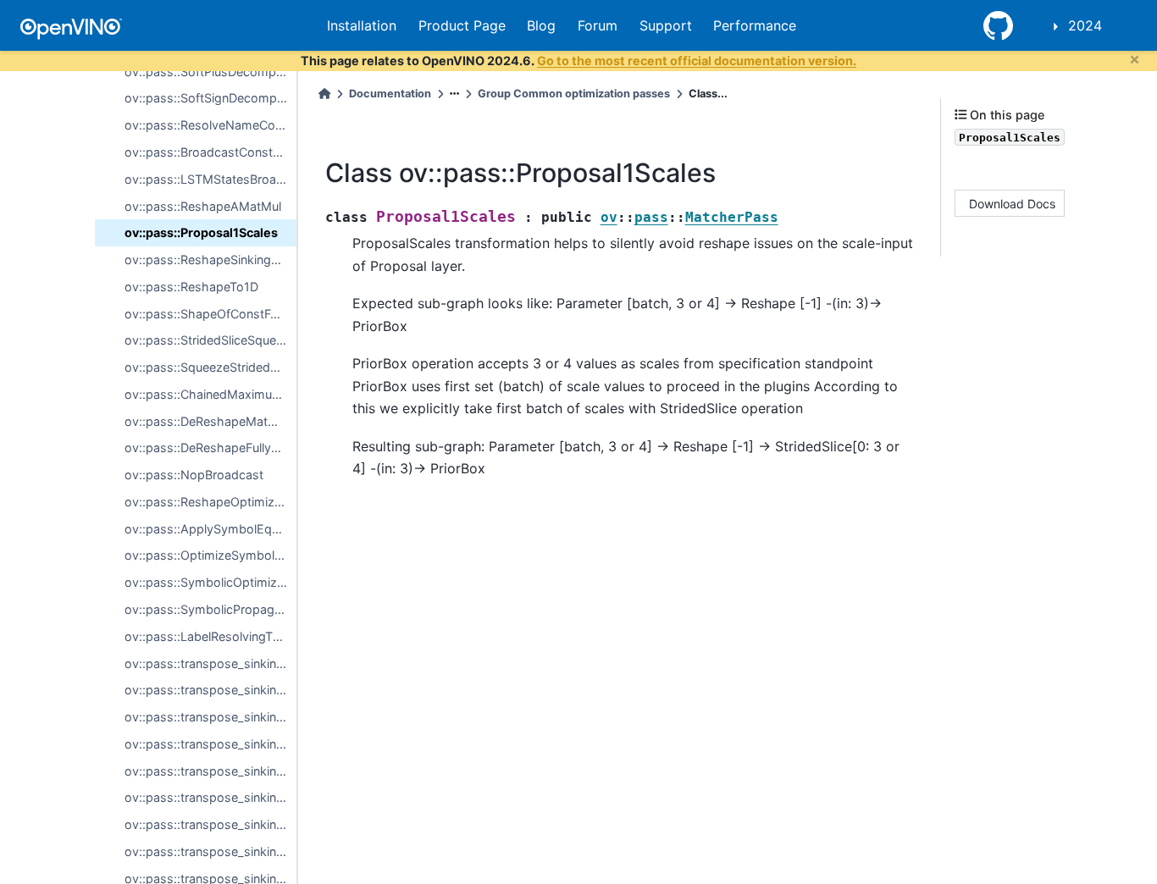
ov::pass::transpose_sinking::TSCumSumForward (210, 797)
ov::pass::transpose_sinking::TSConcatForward (210, 744)
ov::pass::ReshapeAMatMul (203, 206)
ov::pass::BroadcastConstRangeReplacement (210, 152)
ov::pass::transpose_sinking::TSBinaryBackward (210, 717)
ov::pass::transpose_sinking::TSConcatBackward (210, 771)
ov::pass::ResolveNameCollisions (210, 125)
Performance (754, 25)
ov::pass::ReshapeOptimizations (210, 501)
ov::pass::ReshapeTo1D (191, 286)
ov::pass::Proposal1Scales (201, 232)
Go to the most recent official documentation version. (696, 60)
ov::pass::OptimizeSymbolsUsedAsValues (210, 555)
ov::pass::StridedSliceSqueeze (210, 340)
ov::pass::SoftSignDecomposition (210, 98)
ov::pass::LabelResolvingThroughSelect (210, 636)
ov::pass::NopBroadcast (194, 474)
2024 (1085, 25)
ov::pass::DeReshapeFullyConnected (210, 447)
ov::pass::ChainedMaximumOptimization (210, 394)
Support (665, 25)
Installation (361, 25)
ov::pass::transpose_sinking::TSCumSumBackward (210, 824)
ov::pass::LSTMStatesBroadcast (210, 179)
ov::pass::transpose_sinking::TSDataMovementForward (210, 851)
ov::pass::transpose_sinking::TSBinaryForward (210, 689)
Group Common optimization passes (574, 93)
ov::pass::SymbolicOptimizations (210, 582)
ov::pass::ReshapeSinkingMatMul (210, 259)
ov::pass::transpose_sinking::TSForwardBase (210, 663)
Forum (597, 25)
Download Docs (1012, 203)
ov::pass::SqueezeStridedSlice (210, 367)
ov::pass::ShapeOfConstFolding (210, 314)
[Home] (324, 93)
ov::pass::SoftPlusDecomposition (210, 71)
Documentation (390, 93)
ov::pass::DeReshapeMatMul (206, 421)
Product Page (462, 25)
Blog (541, 25)
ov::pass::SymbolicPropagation (210, 609)
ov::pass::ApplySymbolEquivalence (210, 529)
